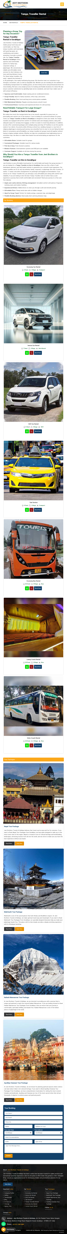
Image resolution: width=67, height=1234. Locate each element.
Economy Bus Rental (33, 581)
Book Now (38, 274)
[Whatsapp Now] (3, 1224)
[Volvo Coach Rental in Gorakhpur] (33, 706)
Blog (5, 1199)
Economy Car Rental (33, 267)
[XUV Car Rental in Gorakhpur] (33, 392)
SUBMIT (8, 1156)
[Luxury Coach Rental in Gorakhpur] (33, 627)
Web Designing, (45, 1230)
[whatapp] (27, 274)
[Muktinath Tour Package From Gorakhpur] (33, 879)
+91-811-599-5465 (18, 1224)
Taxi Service (33, 502)
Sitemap (6, 1204)
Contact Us (7, 1202)
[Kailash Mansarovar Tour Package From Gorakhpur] (33, 964)
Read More (9, 843)
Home (5, 23)
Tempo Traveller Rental (32, 1202)
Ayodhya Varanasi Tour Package (16, 1083)
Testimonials (8, 1197)
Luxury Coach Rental (33, 659)
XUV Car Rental (33, 424)
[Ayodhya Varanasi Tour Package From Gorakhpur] (33, 1050)
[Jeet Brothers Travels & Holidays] (15, 4)
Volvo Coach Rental (33, 738)
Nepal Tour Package (11, 826)
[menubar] (62, 4)
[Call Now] (3, 1219)
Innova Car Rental (33, 345)
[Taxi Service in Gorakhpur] (33, 470)
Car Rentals (13, 23)
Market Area (7, 1206)
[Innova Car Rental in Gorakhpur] (33, 313)
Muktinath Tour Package (13, 912)
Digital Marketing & (54, 1230)
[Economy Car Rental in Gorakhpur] (33, 235)
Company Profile (9, 1193)
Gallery (6, 1195)
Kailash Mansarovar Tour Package (16, 997)
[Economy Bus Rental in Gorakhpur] (33, 549)
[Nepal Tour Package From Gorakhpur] (33, 793)
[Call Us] (31, 274)
